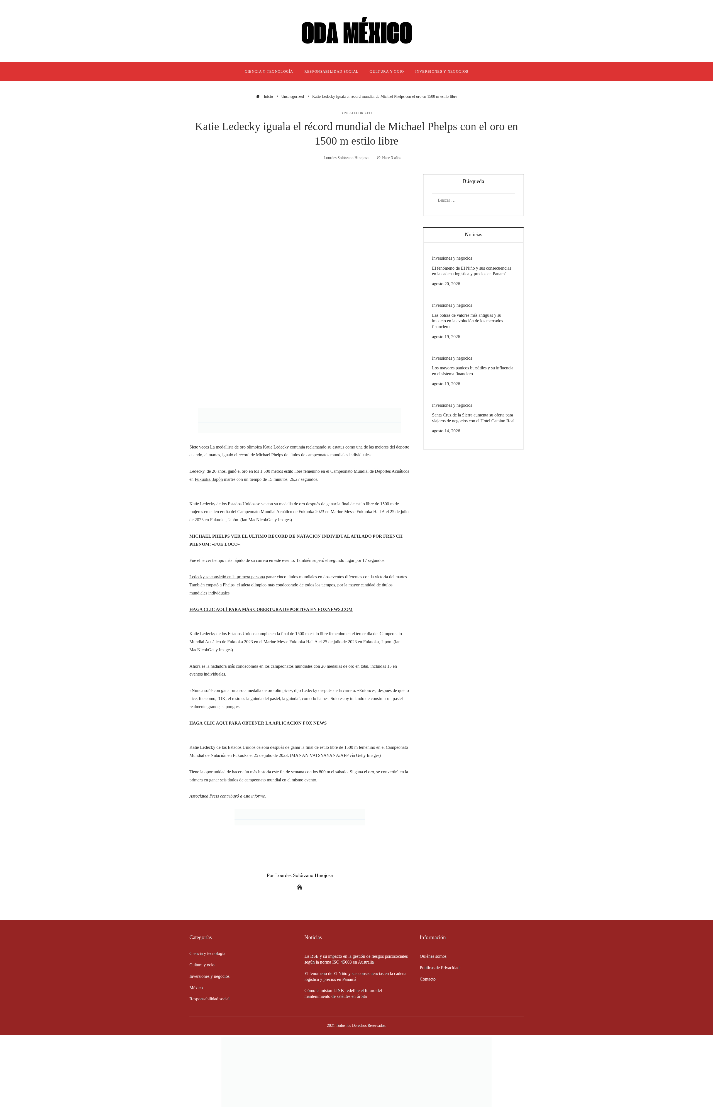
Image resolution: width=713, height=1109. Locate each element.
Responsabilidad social (209, 998)
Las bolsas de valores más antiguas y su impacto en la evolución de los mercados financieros (467, 321)
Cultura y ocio (201, 964)
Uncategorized (357, 113)
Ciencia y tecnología (207, 953)
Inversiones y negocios (452, 258)
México (196, 987)
